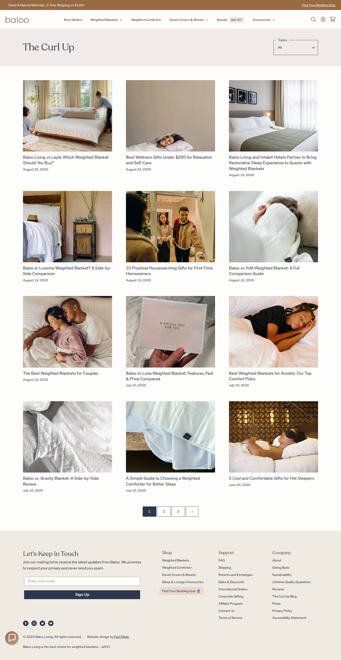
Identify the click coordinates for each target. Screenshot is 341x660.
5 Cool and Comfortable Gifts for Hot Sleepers (271, 478)
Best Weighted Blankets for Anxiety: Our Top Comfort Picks (270, 375)
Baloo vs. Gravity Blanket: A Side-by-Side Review (61, 480)
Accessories (262, 19)
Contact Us (227, 610)
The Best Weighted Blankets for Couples (60, 373)
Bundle (229, 19)
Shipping (225, 567)
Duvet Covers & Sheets (187, 19)
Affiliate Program (231, 603)
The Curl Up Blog (284, 596)
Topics (282, 40)
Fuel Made (121, 636)
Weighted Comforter (146, 19)
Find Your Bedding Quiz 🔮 (181, 591)
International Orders (233, 589)
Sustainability (281, 574)
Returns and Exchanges (236, 574)
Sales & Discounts (231, 582)
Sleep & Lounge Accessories (183, 582)
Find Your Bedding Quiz (318, 5)
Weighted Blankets (104, 19)
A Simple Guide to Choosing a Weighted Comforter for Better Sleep (163, 480)
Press (276, 603)
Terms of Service (230, 617)
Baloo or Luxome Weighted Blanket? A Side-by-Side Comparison (67, 270)
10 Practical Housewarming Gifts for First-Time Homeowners (169, 270)
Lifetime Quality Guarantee (291, 582)
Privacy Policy (282, 610)
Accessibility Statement (289, 617)
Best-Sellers (73, 19)
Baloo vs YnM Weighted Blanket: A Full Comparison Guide (264, 270)
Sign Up (82, 595)
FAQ (222, 560)
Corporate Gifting (231, 596)
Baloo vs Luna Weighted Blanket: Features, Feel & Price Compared (169, 375)
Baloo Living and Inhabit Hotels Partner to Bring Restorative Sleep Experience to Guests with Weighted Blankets (273, 162)
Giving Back (280, 567)
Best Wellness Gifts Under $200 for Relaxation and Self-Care (169, 159)
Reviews (278, 589)
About (276, 560)
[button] (12, 638)
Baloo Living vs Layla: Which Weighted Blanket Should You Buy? (66, 159)
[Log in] (323, 20)
